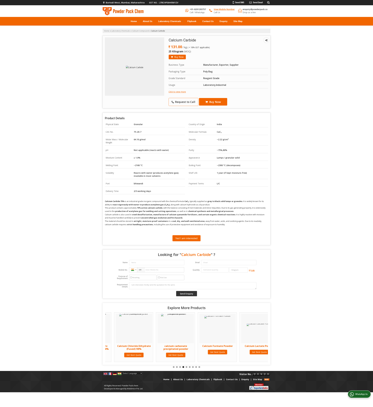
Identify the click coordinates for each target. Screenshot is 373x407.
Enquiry (223, 21)
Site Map (237, 21)
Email (197, 262)
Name (125, 262)
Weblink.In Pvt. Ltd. (135, 388)
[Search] (268, 2)
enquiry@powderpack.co (255, 9)
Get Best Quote (125, 355)
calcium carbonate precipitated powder (166, 347)
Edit (253, 270)
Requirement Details (122, 286)
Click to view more (177, 91)
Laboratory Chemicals (169, 21)
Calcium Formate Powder (208, 346)
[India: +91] (133, 269)
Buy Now (179, 57)
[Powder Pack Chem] (123, 11)
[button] (224, 9)
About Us (147, 21)
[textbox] (238, 270)
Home (134, 21)
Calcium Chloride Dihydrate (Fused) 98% (125, 347)
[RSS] (266, 379)
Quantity (196, 270)
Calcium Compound (140, 31)
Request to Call (184, 102)
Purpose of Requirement (122, 277)
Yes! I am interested (186, 238)
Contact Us (208, 21)
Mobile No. (123, 270)
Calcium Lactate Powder (250, 346)
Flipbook (191, 21)
